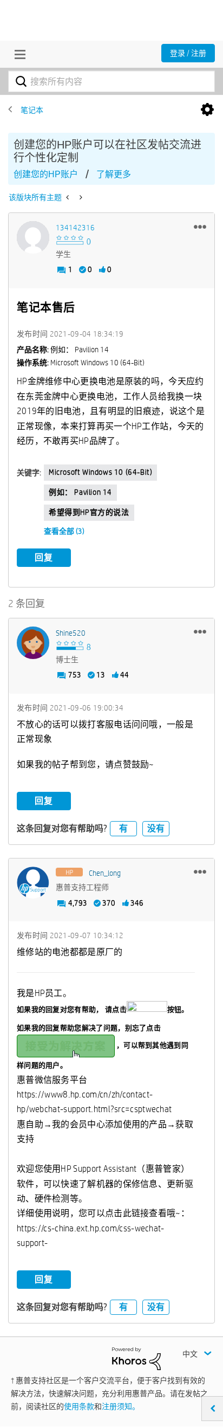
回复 (44, 557)
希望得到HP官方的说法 (89, 512)
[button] (200, 226)
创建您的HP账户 (46, 174)
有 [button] (123, 828)
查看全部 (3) (64, 531)
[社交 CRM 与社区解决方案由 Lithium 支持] (136, 1358)
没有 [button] (156, 828)
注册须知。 (121, 1406)
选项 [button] (207, 110)
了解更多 (113, 174)
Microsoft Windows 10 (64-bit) (100, 472)
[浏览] (17, 54)
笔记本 (32, 110)
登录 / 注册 (188, 53)
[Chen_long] (33, 883)
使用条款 (79, 1406)
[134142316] (33, 237)
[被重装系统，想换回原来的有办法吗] (68, 197)
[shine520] (33, 643)
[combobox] (111, 81)
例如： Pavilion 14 (80, 492)
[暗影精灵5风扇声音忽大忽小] (80, 197)
